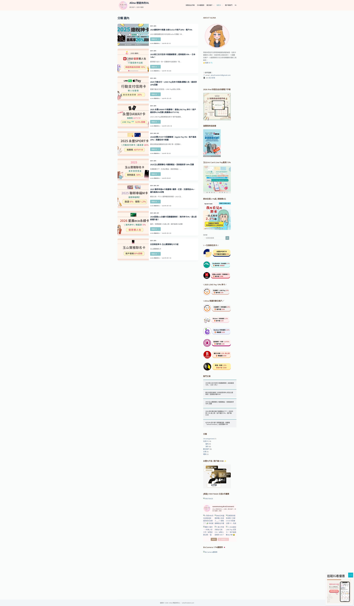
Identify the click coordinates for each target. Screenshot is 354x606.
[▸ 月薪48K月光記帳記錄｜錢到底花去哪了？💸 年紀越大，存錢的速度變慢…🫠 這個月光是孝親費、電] (208, 519)
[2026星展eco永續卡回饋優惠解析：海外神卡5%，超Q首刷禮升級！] (133, 223)
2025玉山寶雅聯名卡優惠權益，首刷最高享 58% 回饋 (172, 164)
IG (235, 5)
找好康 (205, 235)
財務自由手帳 (190, 5)
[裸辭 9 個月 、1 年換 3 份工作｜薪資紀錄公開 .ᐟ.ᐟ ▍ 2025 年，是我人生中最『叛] (208, 531)
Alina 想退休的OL (139, 3)
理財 (204, 454)
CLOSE (350, 575)
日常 (204, 452)
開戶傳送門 (228, 5)
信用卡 (219, 5)
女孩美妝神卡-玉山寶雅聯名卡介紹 (164, 244)
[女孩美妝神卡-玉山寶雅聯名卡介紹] (133, 249)
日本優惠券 (200, 5)
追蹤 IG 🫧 (209, 63)
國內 (155, 26)
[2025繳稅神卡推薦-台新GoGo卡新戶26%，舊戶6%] (133, 35)
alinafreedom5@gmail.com (221, 75)
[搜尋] (227, 238)
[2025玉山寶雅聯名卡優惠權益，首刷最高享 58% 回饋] (133, 170)
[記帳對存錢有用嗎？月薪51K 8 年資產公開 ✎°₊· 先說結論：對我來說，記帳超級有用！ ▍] (231, 519)
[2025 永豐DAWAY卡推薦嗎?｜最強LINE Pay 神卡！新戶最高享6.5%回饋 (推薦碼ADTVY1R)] (133, 116)
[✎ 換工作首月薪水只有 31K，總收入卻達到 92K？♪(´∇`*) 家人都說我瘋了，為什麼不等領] (220, 531)
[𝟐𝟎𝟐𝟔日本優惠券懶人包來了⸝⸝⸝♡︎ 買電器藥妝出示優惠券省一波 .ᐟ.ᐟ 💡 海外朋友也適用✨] (220, 519)
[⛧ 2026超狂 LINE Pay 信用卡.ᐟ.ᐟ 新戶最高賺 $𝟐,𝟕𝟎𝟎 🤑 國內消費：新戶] (231, 531)
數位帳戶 (209, 5)
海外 (158, 133)
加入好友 (212, 78)
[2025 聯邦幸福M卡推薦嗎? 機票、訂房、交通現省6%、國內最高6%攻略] (133, 195)
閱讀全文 (156, 39)
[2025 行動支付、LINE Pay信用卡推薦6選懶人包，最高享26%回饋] (133, 88)
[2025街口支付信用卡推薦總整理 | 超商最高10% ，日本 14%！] (133, 61)
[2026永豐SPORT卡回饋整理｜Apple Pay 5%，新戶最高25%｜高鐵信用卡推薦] (133, 143)
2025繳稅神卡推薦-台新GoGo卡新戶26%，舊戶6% (171, 29)
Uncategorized (208, 439)
